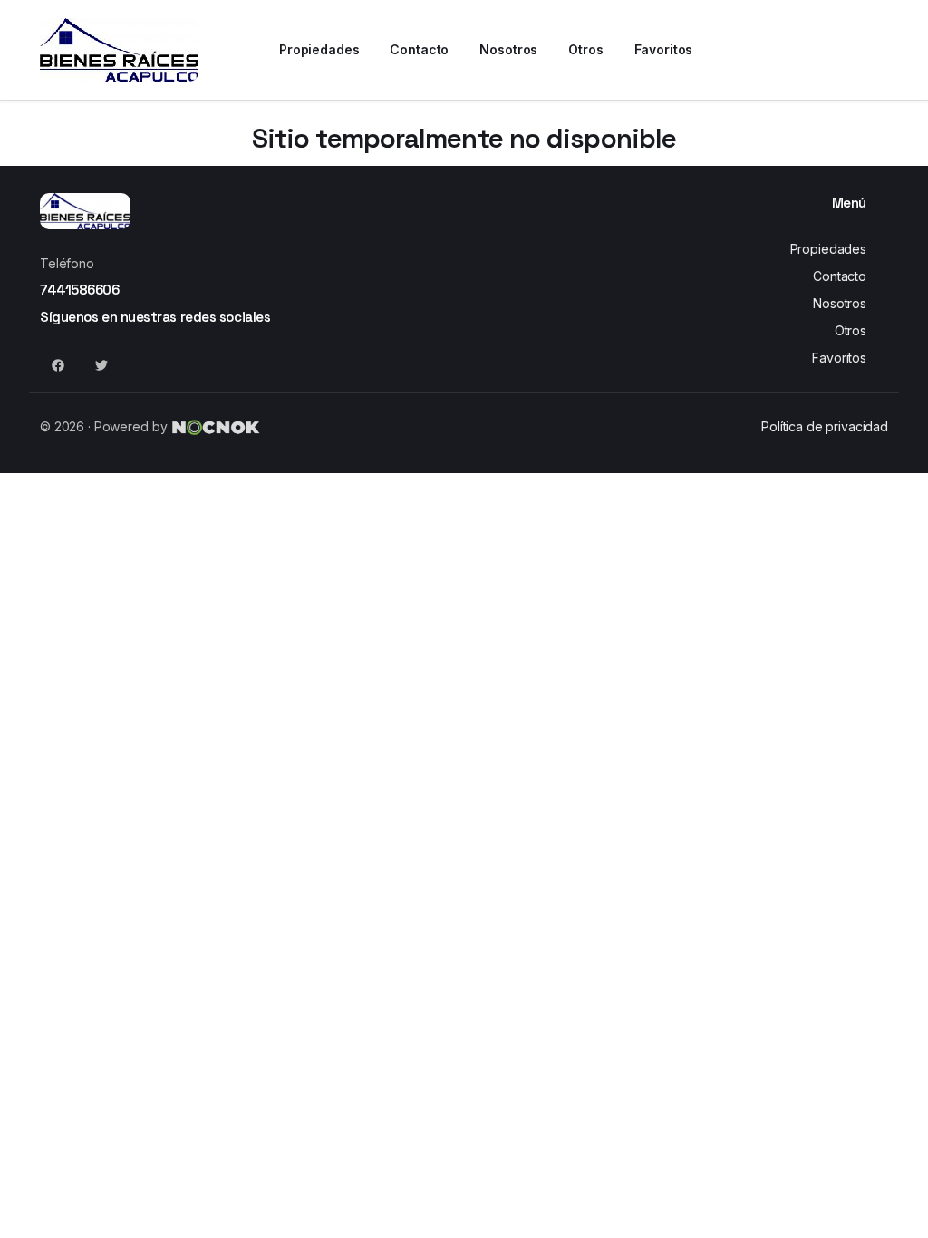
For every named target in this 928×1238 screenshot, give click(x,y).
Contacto (839, 276)
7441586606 (80, 289)
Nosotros (839, 303)
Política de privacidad (824, 426)
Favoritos (839, 357)
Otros (850, 330)
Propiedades (828, 248)
